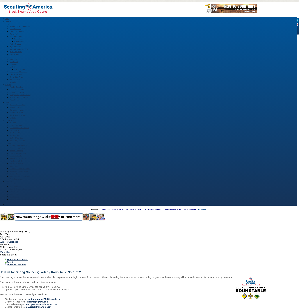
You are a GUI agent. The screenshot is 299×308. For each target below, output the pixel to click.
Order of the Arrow (16, 77)
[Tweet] (9, 262)
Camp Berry (18, 39)
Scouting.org (14, 197)
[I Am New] (230, 12)
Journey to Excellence (18, 158)
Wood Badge (14, 100)
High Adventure (15, 46)
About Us (13, 184)
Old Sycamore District (18, 115)
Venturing (13, 64)
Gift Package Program (18, 130)
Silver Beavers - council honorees (22, 176)
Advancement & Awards (18, 72)
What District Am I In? (17, 105)
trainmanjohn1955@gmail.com (44, 299)
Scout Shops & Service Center (21, 199)
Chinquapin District (16, 110)
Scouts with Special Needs (19, 171)
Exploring (13, 67)
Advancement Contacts (18, 145)
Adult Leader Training (17, 90)
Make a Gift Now (16, 125)
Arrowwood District (16, 107)
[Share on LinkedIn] (15, 264)
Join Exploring (19, 69)
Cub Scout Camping (17, 31)
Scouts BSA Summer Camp (20, 26)
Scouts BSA (14, 62)
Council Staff (14, 192)
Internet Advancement (18, 153)
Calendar (8, 21)
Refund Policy (15, 79)
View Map (5, 252)
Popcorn (13, 123)
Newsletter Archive (16, 163)
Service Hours (15, 174)
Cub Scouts (14, 59)
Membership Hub (16, 161)
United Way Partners (17, 141)
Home (7, 19)
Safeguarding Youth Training (20, 95)
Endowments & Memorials (19, 128)
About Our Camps (16, 36)
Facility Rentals (15, 44)
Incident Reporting (16, 151)
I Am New (8, 204)
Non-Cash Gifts (15, 133)
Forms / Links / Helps (17, 148)
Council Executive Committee (20, 189)
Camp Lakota (19, 41)
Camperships (14, 54)
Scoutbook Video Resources (20, 169)
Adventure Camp (16, 29)
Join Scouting (15, 194)
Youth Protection (16, 179)
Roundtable (14, 166)
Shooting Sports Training (19, 97)
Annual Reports (15, 186)
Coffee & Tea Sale (16, 138)
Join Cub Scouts (16, 156)
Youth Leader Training (18, 92)
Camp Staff (14, 34)
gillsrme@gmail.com (37, 302)
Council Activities (16, 74)
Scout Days (14, 82)
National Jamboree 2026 (19, 49)
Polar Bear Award (16, 52)
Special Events (15, 135)
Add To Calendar (9, 242)
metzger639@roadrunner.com (41, 304)
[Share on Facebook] (16, 259)
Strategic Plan (15, 202)
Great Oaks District (17, 112)
